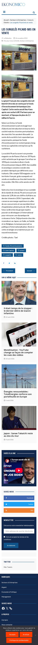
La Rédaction (8, 38)
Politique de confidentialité (19, 640)
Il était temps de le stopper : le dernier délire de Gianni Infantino (18, 311)
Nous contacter (7, 625)
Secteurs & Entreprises (18, 20)
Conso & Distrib (14, 41)
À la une (6, 41)
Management (6, 597)
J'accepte (12, 634)
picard (22, 250)
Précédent (9, 271)
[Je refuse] (35, 635)
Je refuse (26, 634)
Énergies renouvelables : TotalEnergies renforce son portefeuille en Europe (18, 394)
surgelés (8, 255)
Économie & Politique (9, 592)
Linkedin (15, 263)
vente (20, 255)
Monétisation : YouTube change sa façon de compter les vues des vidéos (18, 352)
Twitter (9, 263)
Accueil (6, 20)
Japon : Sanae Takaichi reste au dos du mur (18, 434)
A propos (5, 620)
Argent (4, 587)
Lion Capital (9, 250)
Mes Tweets (8, 567)
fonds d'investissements (13, 246)
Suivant (29, 271)
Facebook (4, 263)
